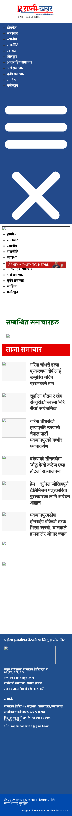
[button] (36, 162)
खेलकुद (12, 57)
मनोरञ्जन (12, 86)
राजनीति (12, 45)
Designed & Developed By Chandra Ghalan (44, 810)
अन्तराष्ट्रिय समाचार (19, 63)
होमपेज (12, 28)
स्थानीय (12, 39)
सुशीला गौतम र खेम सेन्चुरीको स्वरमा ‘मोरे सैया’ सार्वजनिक (47, 402)
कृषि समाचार (15, 74)
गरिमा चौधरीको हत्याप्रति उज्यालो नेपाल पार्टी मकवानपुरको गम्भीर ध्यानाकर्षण (46, 434)
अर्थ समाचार (15, 68)
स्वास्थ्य (12, 51)
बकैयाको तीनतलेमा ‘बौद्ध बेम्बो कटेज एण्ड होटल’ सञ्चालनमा (47, 465)
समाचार (12, 34)
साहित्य (12, 80)
